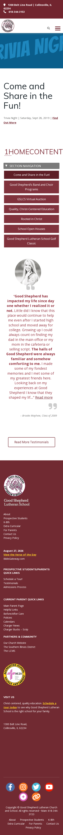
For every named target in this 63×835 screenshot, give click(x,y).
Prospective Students (15, 518)
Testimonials (11, 583)
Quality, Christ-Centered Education (31, 209)
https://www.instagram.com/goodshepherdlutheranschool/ (23, 787)
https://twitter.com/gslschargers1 (36, 787)
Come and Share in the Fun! (32, 175)
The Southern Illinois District (19, 647)
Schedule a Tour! (13, 579)
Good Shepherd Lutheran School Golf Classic (31, 241)
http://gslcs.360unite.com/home (23, 796)
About (7, 514)
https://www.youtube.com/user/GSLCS (49, 787)
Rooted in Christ (31, 219)
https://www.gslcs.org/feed (36, 796)
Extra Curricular (12, 526)
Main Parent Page (14, 605)
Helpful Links (11, 609)
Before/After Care (14, 613)
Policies (8, 617)
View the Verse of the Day (20, 554)
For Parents (10, 530)
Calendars (9, 621)
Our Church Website (15, 642)
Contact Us (10, 534)
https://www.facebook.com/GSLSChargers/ (10, 787)
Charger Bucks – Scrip (16, 629)
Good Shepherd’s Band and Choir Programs (31, 187)
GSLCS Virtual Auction (31, 199)
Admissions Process (15, 587)
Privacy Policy (11, 538)
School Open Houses (31, 229)
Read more (44, 397)
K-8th (7, 522)
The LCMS (9, 650)
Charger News (12, 625)
